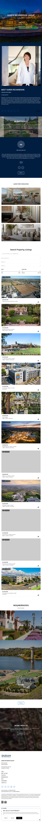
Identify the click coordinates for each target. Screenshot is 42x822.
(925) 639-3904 (4, 766)
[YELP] (15, 111)
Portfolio (3, 778)
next (22, 171)
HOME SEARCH (21, 22)
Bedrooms (3, 269)
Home (2, 775)
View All (21, 176)
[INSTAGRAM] (18, 111)
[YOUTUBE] (8, 111)
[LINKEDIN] (5, 111)
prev (19, 171)
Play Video (15, 132)
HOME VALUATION (21, 26)
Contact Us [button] (21, 737)
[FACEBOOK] (11, 111)
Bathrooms (3, 265)
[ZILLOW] (2, 111)
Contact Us (3, 786)
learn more (38, 110)
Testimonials (4, 784)
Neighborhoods (4, 780)
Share (27, 132)
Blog (2, 782)
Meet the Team (4, 777)
